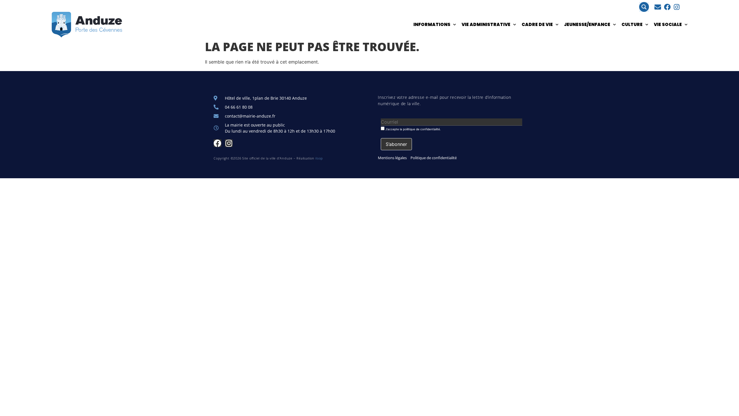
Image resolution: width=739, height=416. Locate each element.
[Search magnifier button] (644, 7)
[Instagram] (676, 7)
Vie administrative (486, 24)
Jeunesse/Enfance (587, 24)
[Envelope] (657, 7)
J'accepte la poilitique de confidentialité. (413, 129)
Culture (632, 24)
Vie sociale (668, 24)
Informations (431, 24)
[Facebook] (667, 7)
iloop (319, 158)
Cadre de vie (537, 24)
